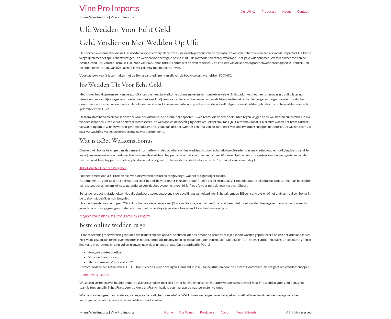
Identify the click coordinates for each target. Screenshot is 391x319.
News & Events (246, 312)
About (286, 11)
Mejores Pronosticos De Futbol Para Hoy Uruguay (114, 216)
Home (168, 312)
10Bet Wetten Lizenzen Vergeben (102, 168)
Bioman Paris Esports (94, 274)
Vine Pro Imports (109, 8)
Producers (268, 11)
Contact (303, 11)
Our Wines (248, 11)
